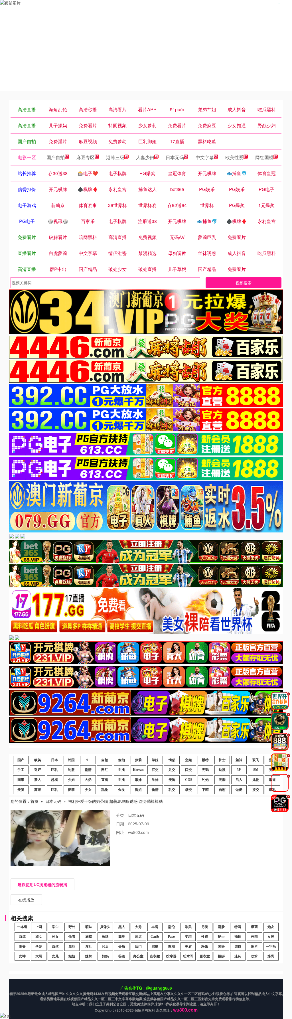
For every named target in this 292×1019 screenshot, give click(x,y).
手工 (20, 770)
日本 (54, 760)
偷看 (71, 937)
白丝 (55, 947)
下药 (205, 790)
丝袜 (239, 760)
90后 (105, 947)
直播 (104, 780)
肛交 (155, 770)
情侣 (172, 760)
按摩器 (171, 956)
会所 (121, 947)
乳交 (172, 790)
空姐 (188, 760)
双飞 (255, 760)
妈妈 (105, 956)
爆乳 (270, 956)
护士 (222, 760)
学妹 (155, 760)
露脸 (221, 927)
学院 (38, 947)
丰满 (154, 927)
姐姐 (71, 956)
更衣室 (205, 956)
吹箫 (254, 956)
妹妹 (88, 956)
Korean (138, 770)
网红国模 (264, 157)
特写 (237, 927)
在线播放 (26, 899)
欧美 (37, 760)
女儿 (55, 956)
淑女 (38, 937)
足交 (172, 770)
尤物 (255, 780)
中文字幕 (205, 157)
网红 (104, 770)
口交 (188, 770)
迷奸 (37, 770)
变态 (188, 937)
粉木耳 (188, 956)
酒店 (138, 937)
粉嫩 (204, 947)
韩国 (71, 760)
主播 (121, 770)
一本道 (22, 927)
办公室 (138, 956)
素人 (37, 780)
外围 (254, 937)
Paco (171, 937)
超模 (54, 780)
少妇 (71, 780)
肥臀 (154, 947)
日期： (122, 823)
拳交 (188, 790)
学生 (55, 927)
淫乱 (88, 947)
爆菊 (254, 927)
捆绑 (221, 956)
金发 (121, 790)
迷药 (237, 956)
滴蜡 (88, 937)
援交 (255, 790)
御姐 (138, 790)
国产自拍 (55, 157)
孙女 (55, 937)
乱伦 (104, 790)
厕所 (254, 947)
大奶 (88, 780)
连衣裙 (155, 956)
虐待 (237, 947)
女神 (270, 937)
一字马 (271, 947)
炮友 (270, 927)
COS (188, 780)
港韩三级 (115, 157)
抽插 (237, 937)
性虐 (204, 937)
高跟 (37, 790)
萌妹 (88, 927)
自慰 (222, 790)
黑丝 (71, 947)
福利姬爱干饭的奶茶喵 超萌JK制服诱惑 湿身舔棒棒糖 (115, 801)
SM (255, 770)
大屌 (38, 956)
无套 (222, 780)
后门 (138, 947)
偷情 (155, 790)
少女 (88, 790)
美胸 (172, 780)
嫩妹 (138, 780)
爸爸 (121, 956)
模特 (205, 760)
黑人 (121, 927)
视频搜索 (244, 282)
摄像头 (105, 927)
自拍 (104, 760)
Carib (155, 937)
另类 (204, 927)
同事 (20, 780)
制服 (71, 770)
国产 (20, 760)
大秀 (138, 927)
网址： (122, 832)
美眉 (188, 947)
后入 (239, 780)
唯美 (188, 927)
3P (239, 770)
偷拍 (121, 760)
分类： (122, 815)
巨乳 (54, 770)
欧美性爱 (234, 157)
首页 (34, 801)
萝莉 (138, 760)
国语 (221, 947)
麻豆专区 (85, 157)
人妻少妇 (145, 157)
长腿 (105, 937)
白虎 (22, 937)
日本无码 (175, 157)
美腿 (20, 790)
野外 (71, 927)
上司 (38, 927)
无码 (205, 770)
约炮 (205, 780)
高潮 (121, 937)
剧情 (88, 770)
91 (88, 760)
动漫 (222, 770)
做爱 (239, 790)
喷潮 (171, 947)
